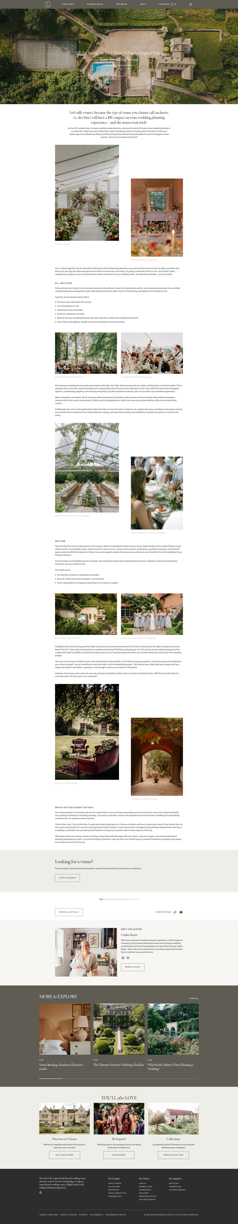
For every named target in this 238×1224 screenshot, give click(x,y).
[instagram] (190, 4)
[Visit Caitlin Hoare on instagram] (128, 957)
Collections (114, 1187)
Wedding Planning (111, 899)
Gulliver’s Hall (60, 638)
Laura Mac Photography (68, 783)
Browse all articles (69, 912)
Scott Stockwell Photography (74, 377)
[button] (68, 4)
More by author (132, 967)
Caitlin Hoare (125, 66)
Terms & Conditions (48, 1215)
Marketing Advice (147, 1196)
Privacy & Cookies (68, 1215)
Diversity (83, 1215)
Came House (125, 377)
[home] (48, 4)
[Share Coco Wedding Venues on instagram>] (40, 1192)
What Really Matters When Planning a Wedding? (170, 1067)
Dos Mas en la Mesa (150, 799)
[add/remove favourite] (4, 100)
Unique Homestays (73, 638)
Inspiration (113, 1190)
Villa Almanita (136, 799)
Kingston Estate (60, 515)
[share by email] (181, 912)
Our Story (144, 1193)
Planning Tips (114, 1196)
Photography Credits (115, 1215)
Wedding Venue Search (129, 899)
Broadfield (58, 377)
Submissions (145, 1190)
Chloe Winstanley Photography (78, 515)
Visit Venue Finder (65, 1155)
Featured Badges (147, 1199)
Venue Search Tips (117, 1193)
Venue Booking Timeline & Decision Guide (61, 1067)
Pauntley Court (126, 638)
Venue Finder (114, 1183)
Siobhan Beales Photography (142, 377)
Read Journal (118, 1155)
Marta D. (67, 244)
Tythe (57, 783)
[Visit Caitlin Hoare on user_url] (123, 957)
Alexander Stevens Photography (144, 638)
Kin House (59, 244)
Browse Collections (173, 1155)
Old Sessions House (138, 259)
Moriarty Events (151, 259)
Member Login (145, 1187)
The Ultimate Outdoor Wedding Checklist (118, 1065)
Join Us (142, 1183)
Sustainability (97, 1215)
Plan (41, 1060)
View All (194, 998)
